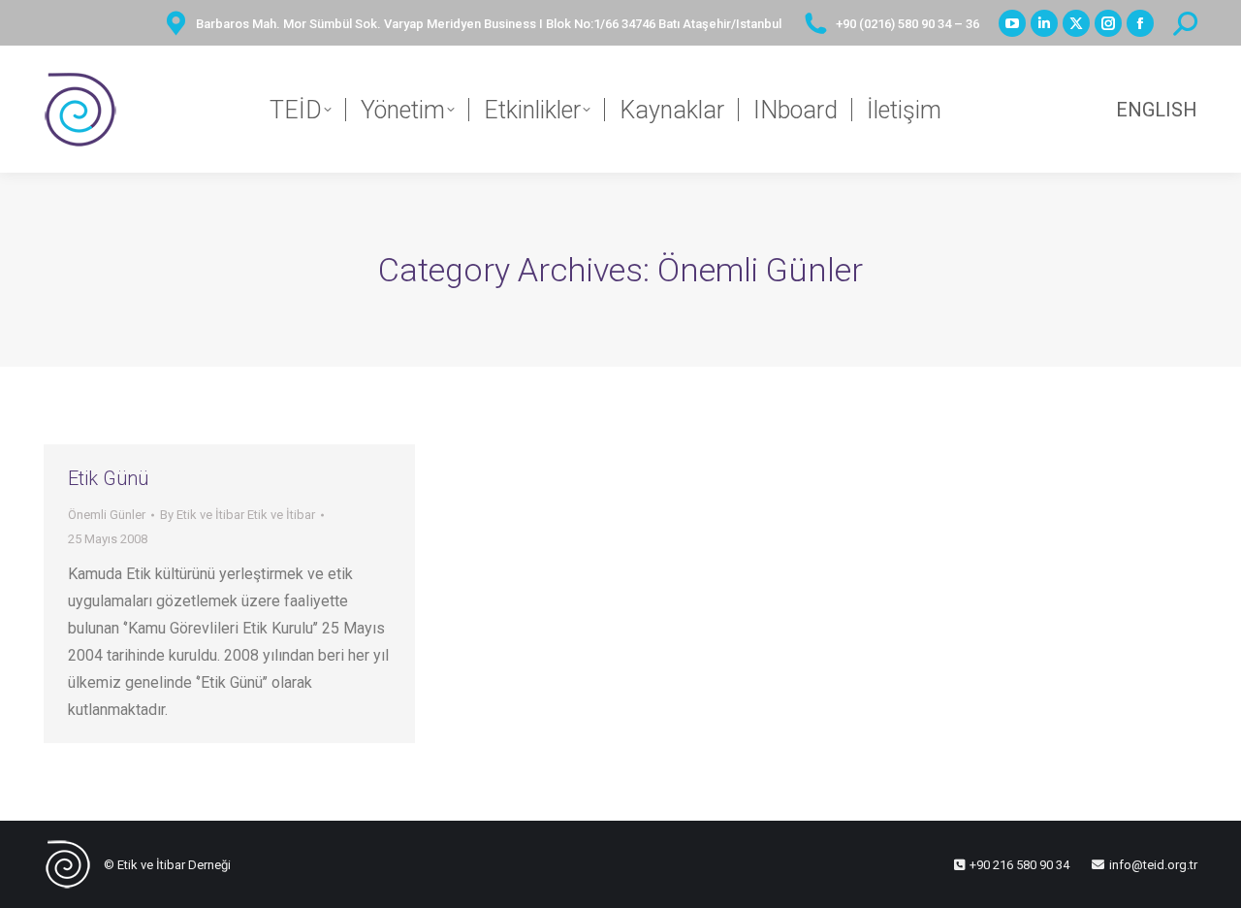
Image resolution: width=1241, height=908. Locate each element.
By (237, 514)
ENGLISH (1156, 109)
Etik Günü (108, 478)
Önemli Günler (106, 514)
